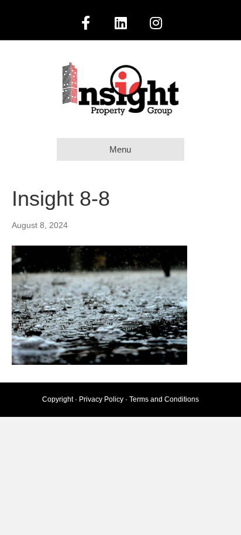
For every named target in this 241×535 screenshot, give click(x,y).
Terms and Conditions (164, 399)
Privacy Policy (101, 399)
